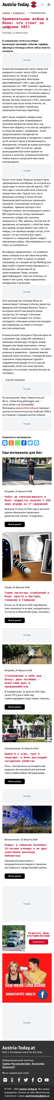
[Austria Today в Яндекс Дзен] (40, 1080)
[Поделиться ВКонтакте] (4, 442)
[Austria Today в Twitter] (26, 1080)
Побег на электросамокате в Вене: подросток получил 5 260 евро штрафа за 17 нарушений (24, 460)
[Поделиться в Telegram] (36, 442)
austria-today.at (28, 1089)
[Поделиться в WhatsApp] (17, 442)
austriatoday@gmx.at (37, 1096)
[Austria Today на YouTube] (46, 1080)
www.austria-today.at (27, 408)
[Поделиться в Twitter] (30, 442)
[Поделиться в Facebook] (23, 442)
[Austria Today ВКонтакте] (5, 1080)
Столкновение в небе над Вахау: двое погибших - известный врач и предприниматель (26, 647)
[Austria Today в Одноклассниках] (12, 1080)
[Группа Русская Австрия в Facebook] (33, 1080)
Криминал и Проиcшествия (20, 13)
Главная (6, 13)
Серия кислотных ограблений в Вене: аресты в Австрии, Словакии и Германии (24, 535)
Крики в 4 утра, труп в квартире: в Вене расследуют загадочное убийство (21, 717)
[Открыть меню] (49, 4)
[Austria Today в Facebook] (19, 1080)
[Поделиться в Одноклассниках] (11, 442)
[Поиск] (42, 4)
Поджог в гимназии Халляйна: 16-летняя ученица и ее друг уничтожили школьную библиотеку (26, 808)
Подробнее (38, 941)
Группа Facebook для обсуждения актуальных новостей (20, 957)
